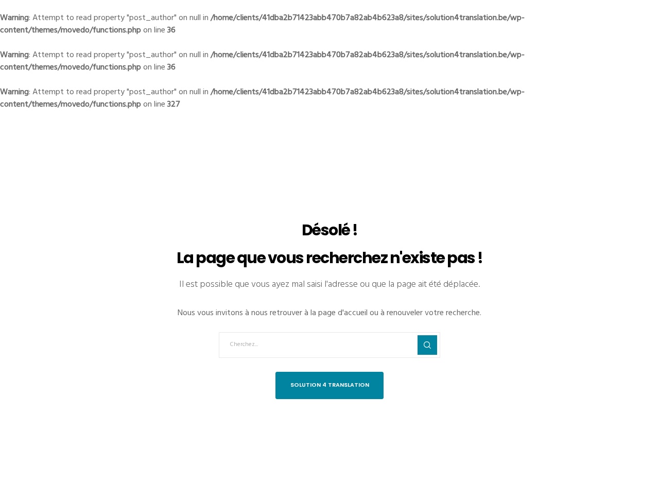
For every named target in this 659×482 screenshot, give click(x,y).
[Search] (427, 345)
